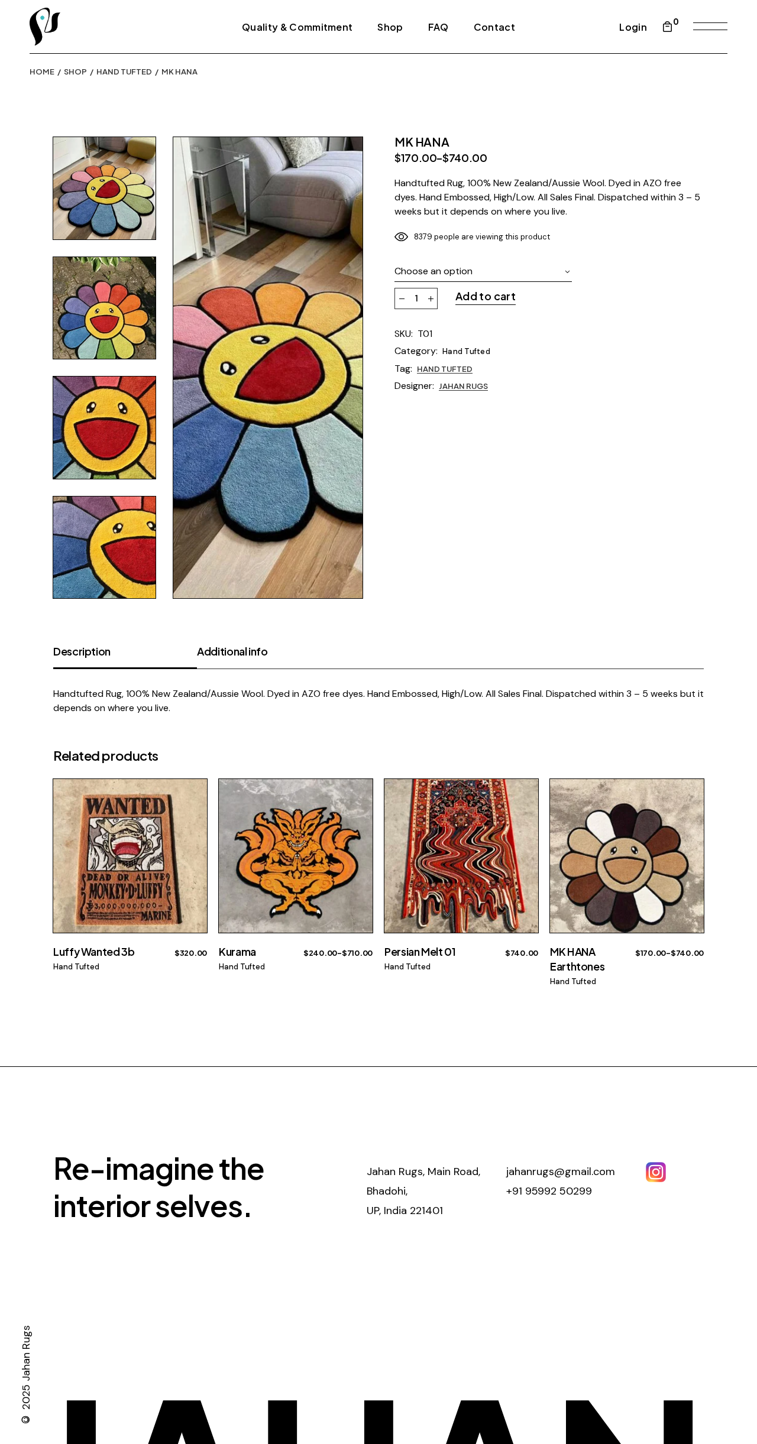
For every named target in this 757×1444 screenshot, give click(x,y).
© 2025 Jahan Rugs (26, 1376)
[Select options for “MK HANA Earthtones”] (687, 817)
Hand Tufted (466, 351)
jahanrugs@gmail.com (560, 1171)
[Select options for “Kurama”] (356, 817)
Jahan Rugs (463, 386)
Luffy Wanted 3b (94, 951)
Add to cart (485, 296)
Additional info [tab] (232, 651)
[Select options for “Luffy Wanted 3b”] (190, 817)
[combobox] (483, 271)
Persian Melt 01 (420, 951)
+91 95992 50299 (549, 1191)
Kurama (237, 951)
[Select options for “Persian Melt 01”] (521, 817)
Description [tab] (82, 651)
